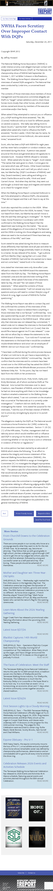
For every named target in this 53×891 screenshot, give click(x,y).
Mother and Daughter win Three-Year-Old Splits (24, 574)
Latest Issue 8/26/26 (14, 698)
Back (4, 513)
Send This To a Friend (42, 519)
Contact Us (31, 873)
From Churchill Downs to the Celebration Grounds (26, 537)
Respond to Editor (44, 513)
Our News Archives (25, 19)
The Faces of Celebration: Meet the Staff (26, 665)
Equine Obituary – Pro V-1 (18, 739)
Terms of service (5, 883)
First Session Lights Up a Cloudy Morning (26, 706)
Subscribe (21, 873)
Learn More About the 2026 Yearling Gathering (23, 611)
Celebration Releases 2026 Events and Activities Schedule (24, 765)
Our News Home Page (9, 19)
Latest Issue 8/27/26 (14, 629)
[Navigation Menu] (1, 10)
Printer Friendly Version (24, 513)
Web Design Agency (6, 887)
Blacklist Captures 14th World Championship (20, 639)
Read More (42, 565)
